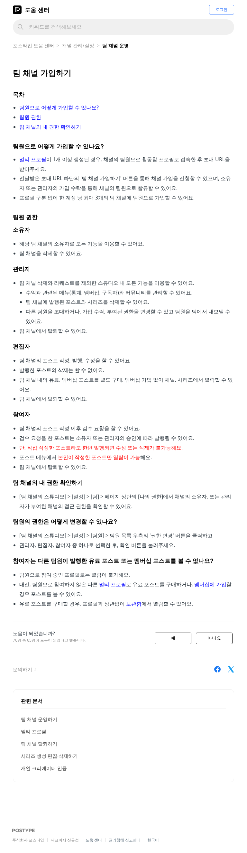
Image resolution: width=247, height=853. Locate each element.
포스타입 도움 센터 (33, 45)
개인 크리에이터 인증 (44, 768)
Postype (20, 831)
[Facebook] (217, 669)
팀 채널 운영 (115, 45)
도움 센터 (37, 10)
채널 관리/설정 (78, 45)
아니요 (214, 638)
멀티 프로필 (33, 731)
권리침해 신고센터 (125, 840)
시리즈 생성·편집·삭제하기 (49, 756)
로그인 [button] (221, 9)
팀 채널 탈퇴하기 (39, 743)
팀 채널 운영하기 (39, 719)
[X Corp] (231, 669)
